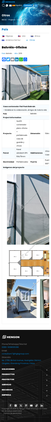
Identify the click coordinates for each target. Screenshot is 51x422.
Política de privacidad (12, 413)
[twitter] (21, 406)
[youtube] (31, 406)
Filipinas (9, 36)
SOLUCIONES (8, 369)
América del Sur (13, 40)
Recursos (7, 390)
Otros (19, 20)
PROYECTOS (8, 379)
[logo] (8, 2)
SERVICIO (6, 384)
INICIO (4, 20)
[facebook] (10, 406)
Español (18, 5)
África (37, 36)
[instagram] (16, 406)
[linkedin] (42, 406)
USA (24, 36)
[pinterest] (26, 406)
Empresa (6, 395)
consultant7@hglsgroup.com (15, 353)
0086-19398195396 (10, 347)
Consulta (28, 5)
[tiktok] (37, 406)
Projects (12, 20)
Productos (8, 374)
